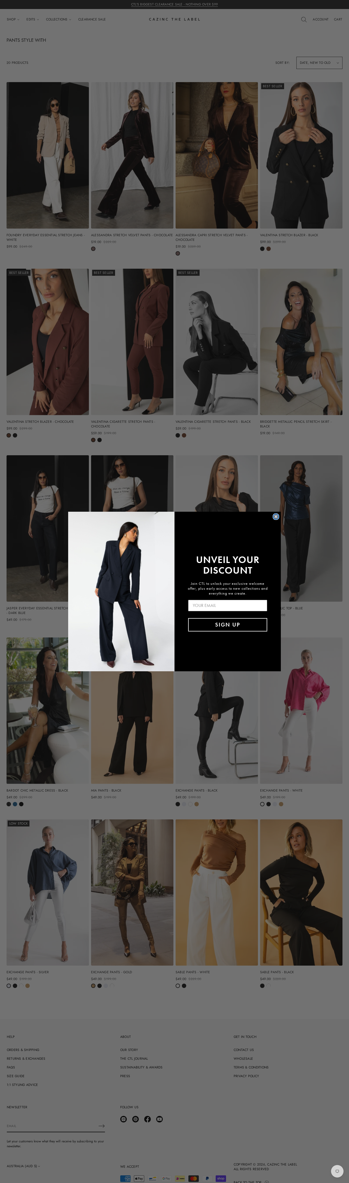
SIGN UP (227, 624)
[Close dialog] (276, 516)
